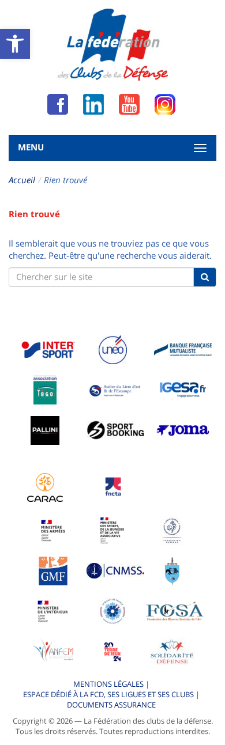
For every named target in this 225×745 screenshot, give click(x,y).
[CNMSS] (115, 570)
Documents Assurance (111, 704)
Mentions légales (108, 684)
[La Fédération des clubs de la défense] (113, 45)
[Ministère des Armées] (53, 529)
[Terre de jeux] (112, 650)
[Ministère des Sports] (112, 529)
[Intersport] (48, 348)
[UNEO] (113, 348)
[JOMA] (183, 429)
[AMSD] (172, 570)
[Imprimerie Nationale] (115, 389)
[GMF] (53, 570)
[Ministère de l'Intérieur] (53, 610)
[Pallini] (45, 429)
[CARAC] (45, 486)
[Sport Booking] (115, 429)
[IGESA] (183, 389)
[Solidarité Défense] (172, 650)
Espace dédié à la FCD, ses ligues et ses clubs (108, 694)
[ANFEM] (53, 650)
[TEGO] (45, 389)
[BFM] (183, 348)
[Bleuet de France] (112, 610)
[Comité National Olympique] (172, 529)
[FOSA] (175, 610)
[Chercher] (204, 277)
